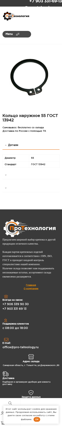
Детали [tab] (13, 145)
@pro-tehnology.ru (43, 8)
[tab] (31, 175)
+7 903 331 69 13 (14, 309)
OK (37, 419)
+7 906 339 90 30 (15, 304)
